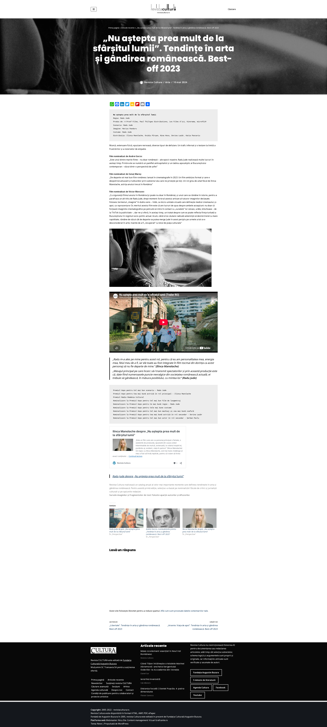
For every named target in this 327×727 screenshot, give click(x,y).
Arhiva (126, 686)
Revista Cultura (153, 82)
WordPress (123, 723)
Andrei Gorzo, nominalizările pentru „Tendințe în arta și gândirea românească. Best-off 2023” (161, 531)
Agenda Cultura (201, 687)
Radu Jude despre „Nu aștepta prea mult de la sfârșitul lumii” (148, 476)
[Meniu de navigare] (94, 9)
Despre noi (117, 690)
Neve (99, 723)
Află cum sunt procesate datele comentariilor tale (184, 610)
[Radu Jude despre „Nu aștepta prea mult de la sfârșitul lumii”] (126, 518)
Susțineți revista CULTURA (119, 683)
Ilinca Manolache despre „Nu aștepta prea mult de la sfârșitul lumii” (198, 530)
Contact (130, 690)
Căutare (232, 9)
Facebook (220, 687)
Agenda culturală (99, 690)
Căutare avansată (99, 686)
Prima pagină (113, 28)
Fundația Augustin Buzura (206, 672)
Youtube (197, 695)
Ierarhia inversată (150, 679)
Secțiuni (116, 686)
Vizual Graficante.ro (158, 720)
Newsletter (97, 683)
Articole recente (128, 28)
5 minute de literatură (204, 680)
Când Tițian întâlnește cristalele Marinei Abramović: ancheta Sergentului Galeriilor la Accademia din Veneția (162, 666)
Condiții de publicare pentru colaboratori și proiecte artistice (112, 695)
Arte (167, 82)
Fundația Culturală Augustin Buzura (184, 716)
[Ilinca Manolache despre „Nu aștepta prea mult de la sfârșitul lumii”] (200, 518)
